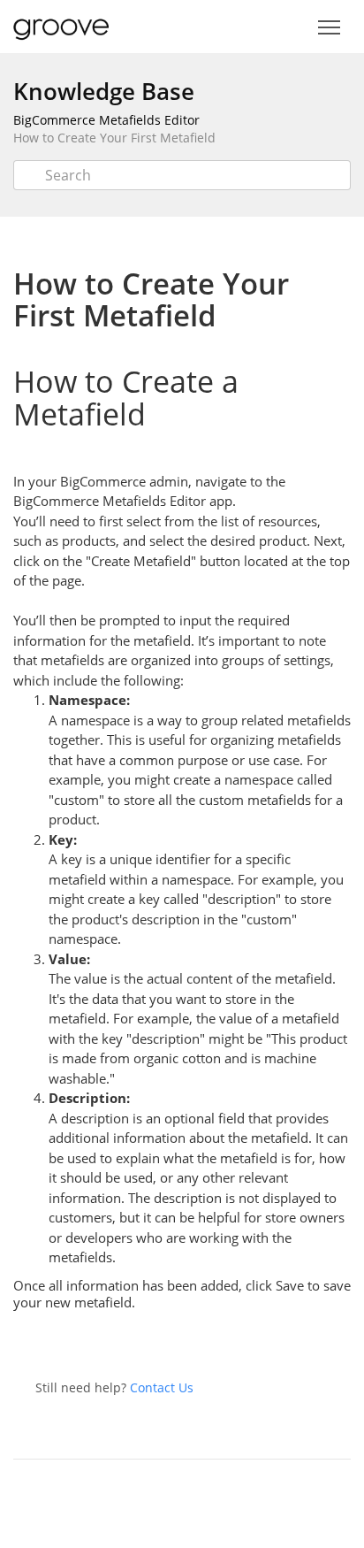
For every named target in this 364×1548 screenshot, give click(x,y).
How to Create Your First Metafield (114, 137)
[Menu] (328, 27)
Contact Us (161, 1387)
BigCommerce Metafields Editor (106, 119)
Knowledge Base (103, 91)
